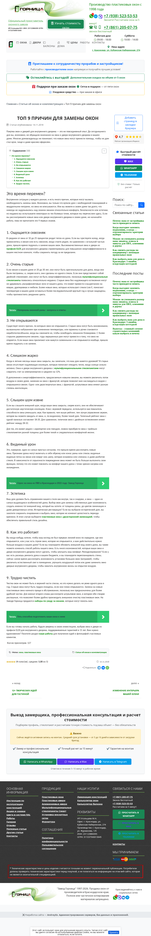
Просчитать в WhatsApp (130, 814)
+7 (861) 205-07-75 (120, 27)
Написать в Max (77, 761)
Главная (11, 104)
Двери (36, 42)
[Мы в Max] (100, 17)
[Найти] (141, 205)
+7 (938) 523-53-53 (120, 15)
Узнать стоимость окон (67, 25)
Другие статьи (14, 832)
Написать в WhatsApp (39, 761)
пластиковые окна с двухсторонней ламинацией (67, 517)
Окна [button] (23, 42)
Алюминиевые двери (54, 803)
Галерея (11, 821)
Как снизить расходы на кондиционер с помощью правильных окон (126, 252)
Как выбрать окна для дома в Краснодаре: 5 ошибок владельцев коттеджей (129, 261)
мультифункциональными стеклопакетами (76, 368)
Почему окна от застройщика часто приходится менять (128, 222)
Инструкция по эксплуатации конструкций (15, 804)
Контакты (98, 42)
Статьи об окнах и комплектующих (41, 104)
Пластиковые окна (53, 796)
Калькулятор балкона (89, 803)
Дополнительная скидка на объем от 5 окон (97, 77)
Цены (74, 42)
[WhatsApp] (107, 667)
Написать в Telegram (114, 761)
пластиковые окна (32, 652)
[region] (75, 931)
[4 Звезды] (13, 662)
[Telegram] (99, 667)
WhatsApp (130, 168)
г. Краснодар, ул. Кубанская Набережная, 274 (116, 50)
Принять (113, 932)
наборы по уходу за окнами (49, 601)
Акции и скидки (15, 811)
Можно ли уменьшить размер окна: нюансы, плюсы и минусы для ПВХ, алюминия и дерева (128, 242)
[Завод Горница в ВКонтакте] (123, 897)
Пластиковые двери (53, 800)
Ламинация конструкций (92, 796)
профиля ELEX (13, 249)
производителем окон (59, 69)
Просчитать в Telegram (130, 835)
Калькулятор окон (87, 800)
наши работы (46, 634)
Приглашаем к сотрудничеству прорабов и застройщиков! (78, 64)
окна (21, 652)
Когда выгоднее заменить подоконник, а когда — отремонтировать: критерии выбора (128, 231)
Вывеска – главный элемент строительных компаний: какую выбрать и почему (128, 331)
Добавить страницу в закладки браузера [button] (130, 123)
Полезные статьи (16, 828)
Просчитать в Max (130, 824)
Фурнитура (48, 821)
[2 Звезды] (9, 662)
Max (130, 161)
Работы (85, 42)
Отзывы (11, 825)
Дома (61, 46)
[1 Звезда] (7, 662)
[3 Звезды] (11, 662)
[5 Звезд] (14, 662)
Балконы (49, 46)
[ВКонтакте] (103, 667)
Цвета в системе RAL (18, 814)
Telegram (130, 175)
